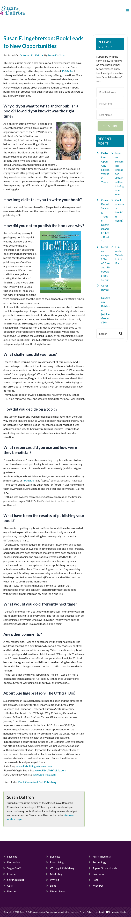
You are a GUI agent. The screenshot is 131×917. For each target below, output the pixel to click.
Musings (12, 856)
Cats (10, 885)
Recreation (13, 862)
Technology (99, 862)
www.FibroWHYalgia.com (50, 770)
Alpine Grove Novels (105, 868)
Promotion (99, 873)
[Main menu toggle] (127, 10)
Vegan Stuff (14, 868)
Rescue (11, 891)
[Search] (121, 333)
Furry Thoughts (102, 856)
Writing (54, 879)
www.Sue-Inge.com (44, 774)
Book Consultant (28, 782)
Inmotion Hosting (120, 912)
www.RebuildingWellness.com (34, 766)
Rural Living (57, 862)
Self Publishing (47, 782)
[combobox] (107, 333)
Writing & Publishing (62, 868)
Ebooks (11, 873)
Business (55, 856)
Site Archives (57, 891)
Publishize (28, 480)
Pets (95, 879)
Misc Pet (98, 885)
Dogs (53, 885)
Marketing (56, 873)
